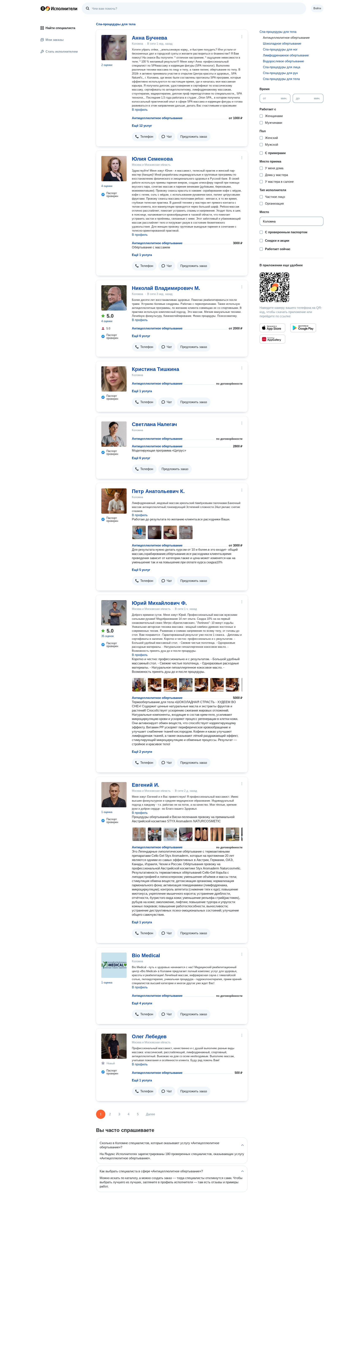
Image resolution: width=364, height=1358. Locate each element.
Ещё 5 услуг (141, 570)
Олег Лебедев (149, 1036)
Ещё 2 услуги (142, 751)
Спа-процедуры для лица (281, 67)
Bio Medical (146, 955)
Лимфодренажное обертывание (286, 55)
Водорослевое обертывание (283, 61)
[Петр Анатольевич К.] (114, 501)
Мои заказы (55, 39)
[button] (144, 136)
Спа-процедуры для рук (280, 73)
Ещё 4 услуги (142, 1003)
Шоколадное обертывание (282, 43)
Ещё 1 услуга (142, 255)
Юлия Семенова (152, 159)
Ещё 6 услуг (141, 336)
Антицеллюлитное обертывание (157, 118)
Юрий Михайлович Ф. (159, 603)
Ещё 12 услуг (142, 125)
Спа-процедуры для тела (278, 31)
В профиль (140, 109)
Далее (150, 1114)
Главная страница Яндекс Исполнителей (59, 8)
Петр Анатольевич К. (158, 491)
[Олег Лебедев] (114, 1046)
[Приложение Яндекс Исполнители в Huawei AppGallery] (272, 339)
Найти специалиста (60, 28)
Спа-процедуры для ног (280, 49)
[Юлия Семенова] (114, 168)
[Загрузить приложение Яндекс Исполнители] (292, 287)
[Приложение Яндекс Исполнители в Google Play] (303, 327)
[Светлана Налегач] (114, 434)
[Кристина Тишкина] (114, 379)
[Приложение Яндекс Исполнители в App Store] (272, 327)
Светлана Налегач (154, 424)
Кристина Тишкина (155, 369)
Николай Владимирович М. (166, 288)
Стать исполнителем (62, 51)
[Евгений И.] (114, 794)
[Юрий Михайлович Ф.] (114, 612)
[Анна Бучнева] (114, 47)
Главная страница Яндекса (42, 8)
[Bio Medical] (114, 965)
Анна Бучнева (149, 38)
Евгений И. (145, 785)
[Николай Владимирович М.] (114, 298)
